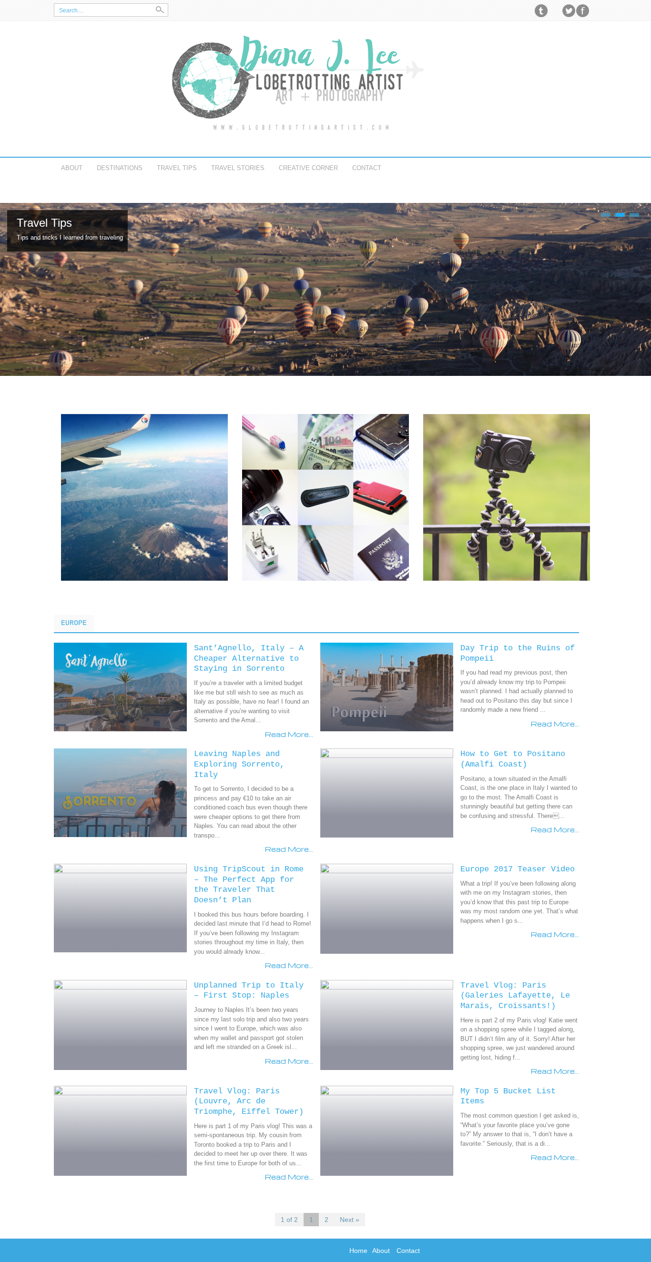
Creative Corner (308, 168)
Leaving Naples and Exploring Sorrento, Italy (239, 764)
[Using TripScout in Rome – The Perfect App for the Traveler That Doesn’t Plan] (120, 907)
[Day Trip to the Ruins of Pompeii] (386, 686)
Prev (12, 289)
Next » (349, 1219)
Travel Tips (177, 168)
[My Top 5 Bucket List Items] (386, 1130)
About (71, 168)
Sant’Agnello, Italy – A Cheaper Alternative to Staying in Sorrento (249, 658)
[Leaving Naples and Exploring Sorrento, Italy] (120, 792)
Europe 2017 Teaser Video (517, 869)
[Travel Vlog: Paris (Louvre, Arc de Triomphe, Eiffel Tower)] (120, 1130)
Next (633, 289)
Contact (366, 168)
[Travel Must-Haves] (325, 496)
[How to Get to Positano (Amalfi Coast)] (386, 792)
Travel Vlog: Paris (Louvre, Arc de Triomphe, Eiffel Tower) (249, 1101)
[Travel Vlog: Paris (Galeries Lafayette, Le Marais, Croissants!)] (386, 1024)
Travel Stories (237, 168)
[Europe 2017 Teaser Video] (386, 908)
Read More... (289, 734)
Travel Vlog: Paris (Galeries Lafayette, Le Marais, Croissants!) (515, 995)
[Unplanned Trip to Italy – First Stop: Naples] (120, 1024)
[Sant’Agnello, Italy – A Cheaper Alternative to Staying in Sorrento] (120, 686)
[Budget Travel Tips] (144, 496)
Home (358, 1250)
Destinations (119, 168)
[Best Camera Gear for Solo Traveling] (506, 496)
